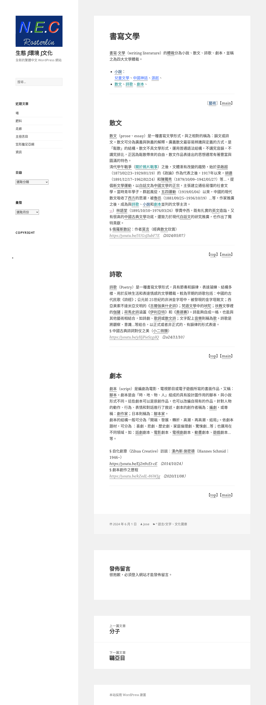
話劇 (139, 432)
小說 (146, 204)
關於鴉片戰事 (146, 166)
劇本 (140, 84)
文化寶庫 (181, 524)
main (226, 103)
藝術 (212, 103)
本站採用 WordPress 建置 (127, 695)
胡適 (228, 173)
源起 (155, 78)
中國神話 (140, 78)
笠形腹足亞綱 (25, 144)
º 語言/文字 (164, 524)
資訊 (19, 152)
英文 (215, 210)
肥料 (19, 121)
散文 (118, 84)
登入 (135, 574)
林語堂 (121, 210)
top (213, 254)
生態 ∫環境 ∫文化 (34, 53)
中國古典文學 (135, 216)
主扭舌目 (22, 136)
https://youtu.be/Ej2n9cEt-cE (133, 463)
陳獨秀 (166, 179)
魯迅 (157, 198)
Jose (146, 524)
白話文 (185, 216)
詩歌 (129, 84)
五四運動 (168, 191)
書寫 (113, 53)
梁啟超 (222, 166)
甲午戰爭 (124, 166)
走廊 (19, 129)
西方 (131, 198)
